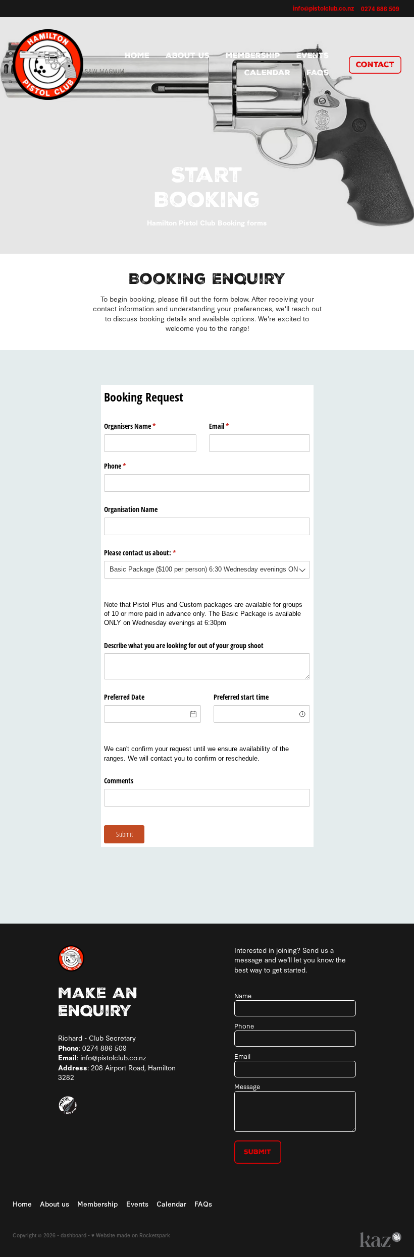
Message (247, 1086)
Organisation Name (131, 509)
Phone (126, 466)
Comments (118, 780)
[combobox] (207, 570)
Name (242, 995)
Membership (253, 55)
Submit (257, 1152)
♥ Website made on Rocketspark (130, 1235)
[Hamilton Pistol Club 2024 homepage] (51, 64)
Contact (375, 65)
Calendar (267, 73)
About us (188, 55)
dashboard (73, 1235)
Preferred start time (241, 697)
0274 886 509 (104, 1048)
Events (312, 55)
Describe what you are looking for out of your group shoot (184, 645)
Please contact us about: (151, 552)
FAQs (317, 73)
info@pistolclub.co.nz (323, 8)
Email (230, 426)
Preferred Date (124, 697)
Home (137, 55)
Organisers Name (141, 426)
